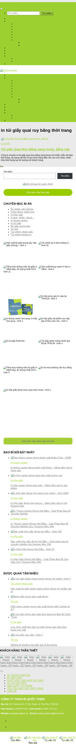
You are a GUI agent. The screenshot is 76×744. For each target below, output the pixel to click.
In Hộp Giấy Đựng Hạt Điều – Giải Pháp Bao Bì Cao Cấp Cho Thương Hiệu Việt (39, 560)
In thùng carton (25, 24)
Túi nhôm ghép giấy (34, 45)
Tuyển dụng (22, 61)
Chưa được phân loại (22, 211)
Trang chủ (14, 18)
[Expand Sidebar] (1, 166)
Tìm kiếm (8, 171)
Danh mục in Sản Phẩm (22, 21)
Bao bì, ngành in (25, 58)
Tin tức (12, 56)
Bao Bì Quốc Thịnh (9, 3)
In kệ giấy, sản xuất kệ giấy (25, 680)
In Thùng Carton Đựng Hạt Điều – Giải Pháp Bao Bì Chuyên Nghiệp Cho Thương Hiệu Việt (39, 525)
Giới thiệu (14, 50)
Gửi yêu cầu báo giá (38, 192)
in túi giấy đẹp (17, 683)
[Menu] (1, 8)
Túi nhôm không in (33, 42)
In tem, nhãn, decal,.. (28, 34)
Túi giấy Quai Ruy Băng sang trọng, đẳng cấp (35, 149)
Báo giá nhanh (17, 53)
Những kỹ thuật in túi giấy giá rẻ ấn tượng (34, 644)
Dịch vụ (12, 48)
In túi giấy (21, 29)
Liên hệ (12, 64)
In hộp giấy (21, 26)
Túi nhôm (20, 40)
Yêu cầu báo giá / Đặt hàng (25, 688)
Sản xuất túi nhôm (19, 686)
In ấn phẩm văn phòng (29, 37)
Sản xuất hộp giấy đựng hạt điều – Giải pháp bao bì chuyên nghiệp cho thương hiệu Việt (39, 543)
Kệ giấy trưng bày (26, 32)
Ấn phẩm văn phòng (22, 209)
